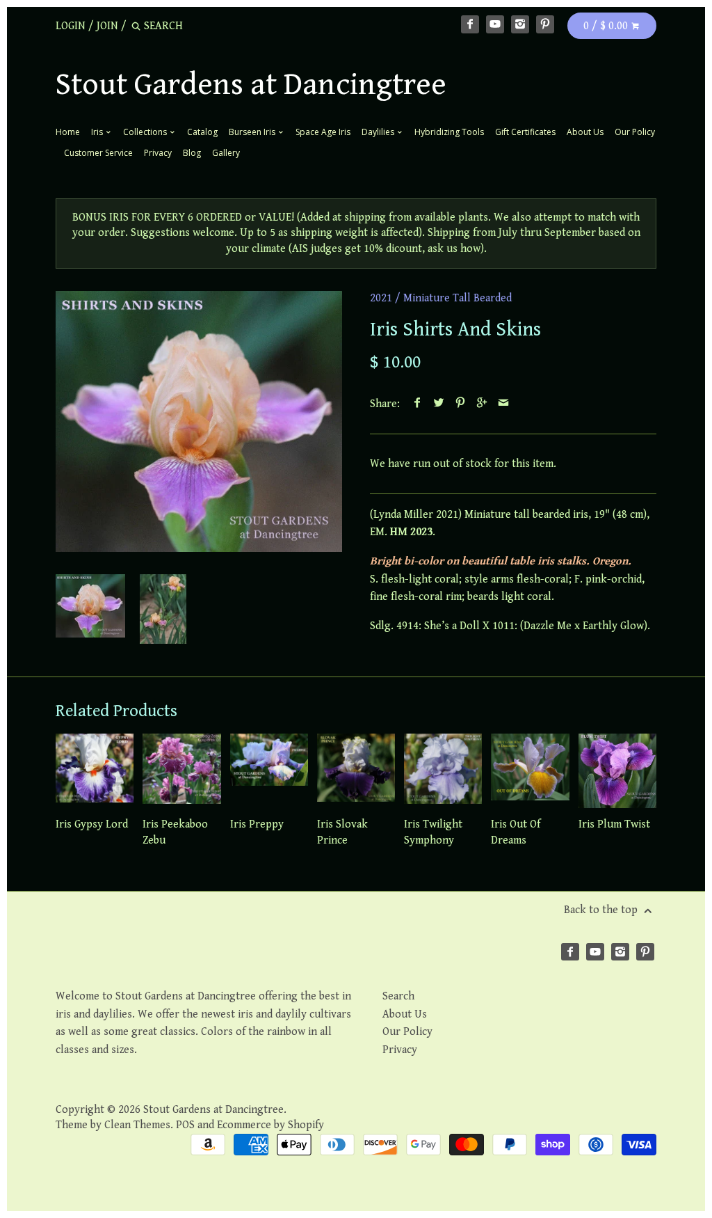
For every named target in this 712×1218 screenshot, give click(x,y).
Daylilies (379, 132)
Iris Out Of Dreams (515, 832)
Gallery (226, 153)
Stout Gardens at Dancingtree (251, 85)
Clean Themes (137, 1125)
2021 (381, 298)
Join (107, 26)
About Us (585, 132)
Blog (192, 153)
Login (71, 26)
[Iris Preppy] (269, 771)
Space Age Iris (323, 132)
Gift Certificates (525, 132)
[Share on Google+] (482, 404)
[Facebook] (470, 24)
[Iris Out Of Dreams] (530, 771)
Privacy (158, 153)
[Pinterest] (545, 24)
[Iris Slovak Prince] (356, 771)
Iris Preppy (257, 824)
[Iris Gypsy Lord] (95, 771)
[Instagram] (520, 24)
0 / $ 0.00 (607, 26)
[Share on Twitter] (439, 404)
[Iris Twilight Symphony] (443, 771)
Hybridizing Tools (449, 132)
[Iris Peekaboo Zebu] (181, 771)
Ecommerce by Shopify (270, 1125)
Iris (98, 132)
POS (185, 1125)
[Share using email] (503, 404)
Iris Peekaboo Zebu (175, 832)
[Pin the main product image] (460, 404)
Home (68, 132)
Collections (146, 132)
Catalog (202, 132)
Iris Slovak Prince (342, 832)
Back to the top (602, 910)
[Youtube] (495, 24)
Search (398, 996)
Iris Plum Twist (614, 824)
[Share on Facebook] (417, 404)
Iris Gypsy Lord (92, 824)
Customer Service (98, 153)
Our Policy (635, 132)
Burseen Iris (253, 132)
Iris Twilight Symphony (433, 832)
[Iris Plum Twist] (617, 771)
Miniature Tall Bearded (457, 298)
